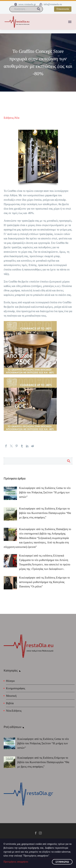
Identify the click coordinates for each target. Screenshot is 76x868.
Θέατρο (10, 680)
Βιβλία (10, 703)
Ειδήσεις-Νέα (11, 117)
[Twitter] (11, 446)
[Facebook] (6, 446)
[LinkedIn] (27, 446)
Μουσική (11, 695)
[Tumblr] (22, 446)
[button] (39, 9)
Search (68, 461)
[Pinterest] (16, 446)
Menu (69, 21)
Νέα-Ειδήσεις (14, 710)
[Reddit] (32, 446)
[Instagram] (40, 833)
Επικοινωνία (63, 9)
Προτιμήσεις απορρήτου (16, 861)
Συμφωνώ (62, 862)
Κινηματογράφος (15, 688)
